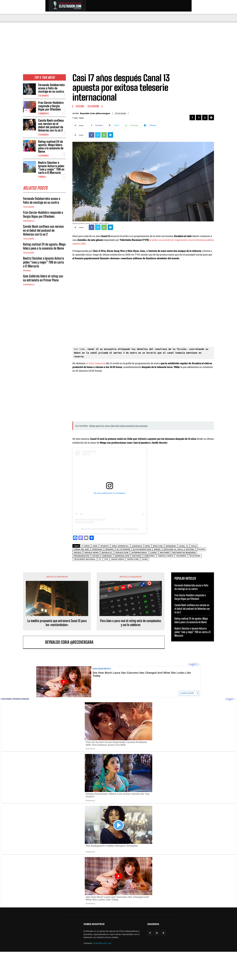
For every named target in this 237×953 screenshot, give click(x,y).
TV (100, 559)
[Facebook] (192, 117)
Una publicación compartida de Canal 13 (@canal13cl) (110, 529)
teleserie (181, 556)
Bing (147, 546)
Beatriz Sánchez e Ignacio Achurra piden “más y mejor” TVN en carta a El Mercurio (51, 167)
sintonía (136, 556)
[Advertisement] (118, 42)
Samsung (107, 556)
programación (81, 556)
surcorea (149, 556)
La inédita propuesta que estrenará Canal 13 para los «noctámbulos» (57, 623)
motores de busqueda (184, 553)
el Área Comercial (96, 363)
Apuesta (104, 546)
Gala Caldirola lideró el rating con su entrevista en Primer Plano (43, 278)
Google (77, 553)
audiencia (137, 546)
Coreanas (97, 549)
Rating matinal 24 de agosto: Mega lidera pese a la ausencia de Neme (50, 146)
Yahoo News (117, 559)
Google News (91, 553)
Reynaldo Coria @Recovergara (95, 113)
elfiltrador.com (142, 549)
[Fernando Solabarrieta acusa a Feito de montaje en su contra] (29, 89)
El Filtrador (123, 549)
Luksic (153, 553)
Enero (157, 549)
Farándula (43, 113)
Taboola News (165, 556)
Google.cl (107, 553)
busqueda (171, 546)
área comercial (120, 546)
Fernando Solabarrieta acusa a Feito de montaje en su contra (51, 88)
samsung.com (122, 556)
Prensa (42, 177)
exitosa (190, 549)
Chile (194, 546)
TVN (106, 559)
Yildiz (145, 559)
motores (165, 553)
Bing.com (158, 546)
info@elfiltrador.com (102, 943)
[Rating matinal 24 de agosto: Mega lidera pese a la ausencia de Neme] (29, 146)
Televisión (43, 96)
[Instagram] (156, 933)
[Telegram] (211, 117)
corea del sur (81, 549)
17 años (86, 546)
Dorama (109, 549)
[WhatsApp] (205, 117)
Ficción (80, 106)
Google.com (121, 553)
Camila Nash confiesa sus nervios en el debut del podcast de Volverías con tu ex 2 (51, 125)
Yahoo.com (133, 559)
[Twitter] (198, 117)
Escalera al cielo (173, 549)
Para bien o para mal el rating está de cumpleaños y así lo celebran (130, 623)
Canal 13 (183, 546)
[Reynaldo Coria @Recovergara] (35, 642)
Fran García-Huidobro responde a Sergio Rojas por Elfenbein (51, 106)
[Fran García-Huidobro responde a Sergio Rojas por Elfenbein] (29, 107)
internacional (139, 553)
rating (95, 556)
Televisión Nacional (85, 559)
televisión (194, 556)
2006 (95, 546)
